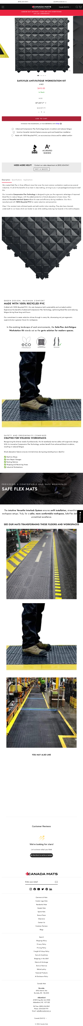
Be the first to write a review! (41, 855)
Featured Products (41, 973)
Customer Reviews (41, 926)
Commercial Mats (41, 897)
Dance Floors (41, 915)
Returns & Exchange (41, 962)
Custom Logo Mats (41, 901)
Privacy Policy (41, 944)
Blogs (41, 929)
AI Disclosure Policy (41, 976)
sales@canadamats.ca (59, 2)
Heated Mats (41, 908)
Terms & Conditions (41, 955)
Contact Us (41, 922)
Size (41, 98)
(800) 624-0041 (23, 2)
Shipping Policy (41, 941)
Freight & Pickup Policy (41, 951)
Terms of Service (41, 966)
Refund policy (41, 969)
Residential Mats (41, 904)
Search (41, 937)
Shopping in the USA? (41, 958)
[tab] (7, 180)
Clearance (41, 919)
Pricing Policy (41, 948)
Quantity (41, 108)
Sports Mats (41, 912)
